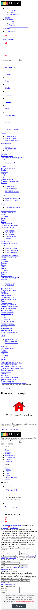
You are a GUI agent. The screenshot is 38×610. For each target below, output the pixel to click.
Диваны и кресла (7, 179)
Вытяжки (4, 326)
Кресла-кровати (10, 149)
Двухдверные (9, 232)
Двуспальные (9, 190)
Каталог (7, 18)
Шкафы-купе (5, 241)
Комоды (3, 174)
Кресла (7, 147)
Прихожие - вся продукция (10, 278)
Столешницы (5, 319)
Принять (19, 606)
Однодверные (9, 231)
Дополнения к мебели (8, 361)
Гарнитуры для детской (9, 290)
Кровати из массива (12, 192)
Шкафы (3, 170)
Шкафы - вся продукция (9, 243)
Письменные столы (7, 297)
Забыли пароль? (6, 569)
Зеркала (3, 218)
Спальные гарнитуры (8, 211)
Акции (7, 29)
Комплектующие (6, 223)
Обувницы (4, 270)
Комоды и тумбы (7, 295)
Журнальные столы (11, 339)
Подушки (4, 374)
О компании (13, 10)
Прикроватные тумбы (12, 207)
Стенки (3, 166)
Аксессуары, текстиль (8, 305)
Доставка (12, 21)
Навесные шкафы (7, 314)
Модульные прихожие (8, 257)
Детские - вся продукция (9, 306)
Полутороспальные (11, 188)
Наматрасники (6, 372)
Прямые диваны (10, 136)
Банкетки (4, 272)
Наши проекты (14, 14)
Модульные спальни (8, 213)
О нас (7, 8)
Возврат (7, 475)
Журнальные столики (12, 199)
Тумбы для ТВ (10, 163)
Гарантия (12, 25)
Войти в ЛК (5, 582)
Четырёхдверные (11, 236)
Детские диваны (6, 303)
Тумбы (3, 159)
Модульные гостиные (8, 168)
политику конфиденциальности (25, 601)
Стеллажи (4, 172)
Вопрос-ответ (9, 468)
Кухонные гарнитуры (8, 308)
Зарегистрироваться (21, 567)
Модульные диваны (12, 140)
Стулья (3, 317)
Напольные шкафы (7, 312)
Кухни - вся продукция (9, 332)
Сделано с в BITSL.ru (9, 528)
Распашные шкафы (7, 227)
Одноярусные (9, 285)
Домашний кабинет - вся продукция (13, 383)
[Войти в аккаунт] (19, 47)
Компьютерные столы (8, 299)
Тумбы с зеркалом (11, 252)
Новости (12, 12)
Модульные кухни (7, 310)
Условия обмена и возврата (18, 27)
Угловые (8, 238)
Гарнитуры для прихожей (10, 256)
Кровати (4, 154)
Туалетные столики (11, 200)
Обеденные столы (11, 341)
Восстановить (25, 580)
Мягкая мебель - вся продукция (11, 157)
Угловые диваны (10, 138)
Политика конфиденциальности (12, 525)
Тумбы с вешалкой (11, 250)
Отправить (24, 554)
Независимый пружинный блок (12, 368)
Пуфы (7, 150)
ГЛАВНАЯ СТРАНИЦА (9, 429)
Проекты (8, 452)
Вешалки (4, 263)
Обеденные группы (7, 321)
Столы (3, 175)
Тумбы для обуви (11, 248)
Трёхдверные (9, 234)
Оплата (11, 23)
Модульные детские (8, 288)
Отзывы (7, 479)
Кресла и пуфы (6, 143)
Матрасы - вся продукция (9, 377)
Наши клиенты (10, 455)
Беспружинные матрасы (9, 364)
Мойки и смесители (8, 325)
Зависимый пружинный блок (11, 366)
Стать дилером (10, 457)
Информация (9, 19)
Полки (3, 177)
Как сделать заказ (11, 477)
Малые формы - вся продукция (11, 363)
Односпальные (10, 186)
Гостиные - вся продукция (10, 181)
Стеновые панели (7, 323)
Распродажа (11, 31)
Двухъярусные (10, 283)
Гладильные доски (7, 348)
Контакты (12, 16)
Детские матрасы (7, 370)
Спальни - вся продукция (9, 225)
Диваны (3, 133)
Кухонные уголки (7, 156)
